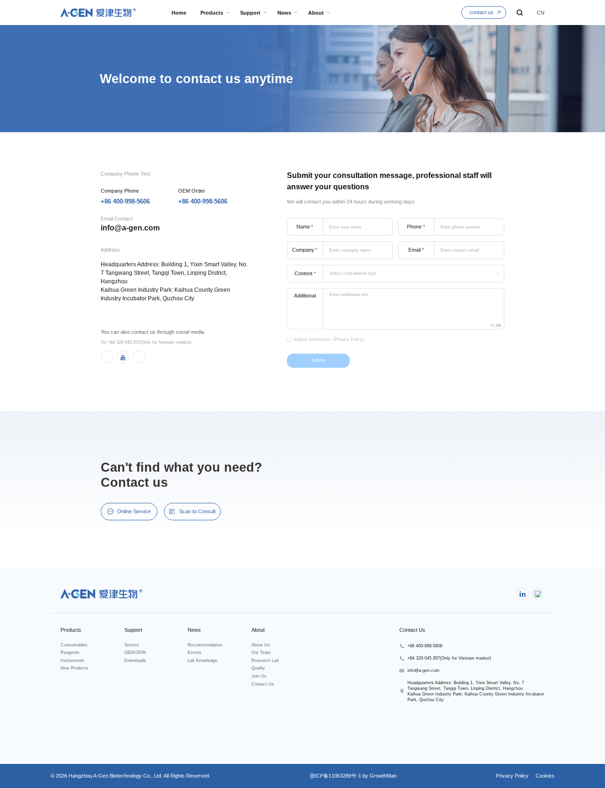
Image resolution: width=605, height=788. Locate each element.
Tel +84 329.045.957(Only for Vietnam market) (146, 342)
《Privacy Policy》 (348, 339)
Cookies (544, 776)
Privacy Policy (512, 776)
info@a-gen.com (130, 228)
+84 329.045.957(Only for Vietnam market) (449, 658)
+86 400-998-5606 (125, 201)
